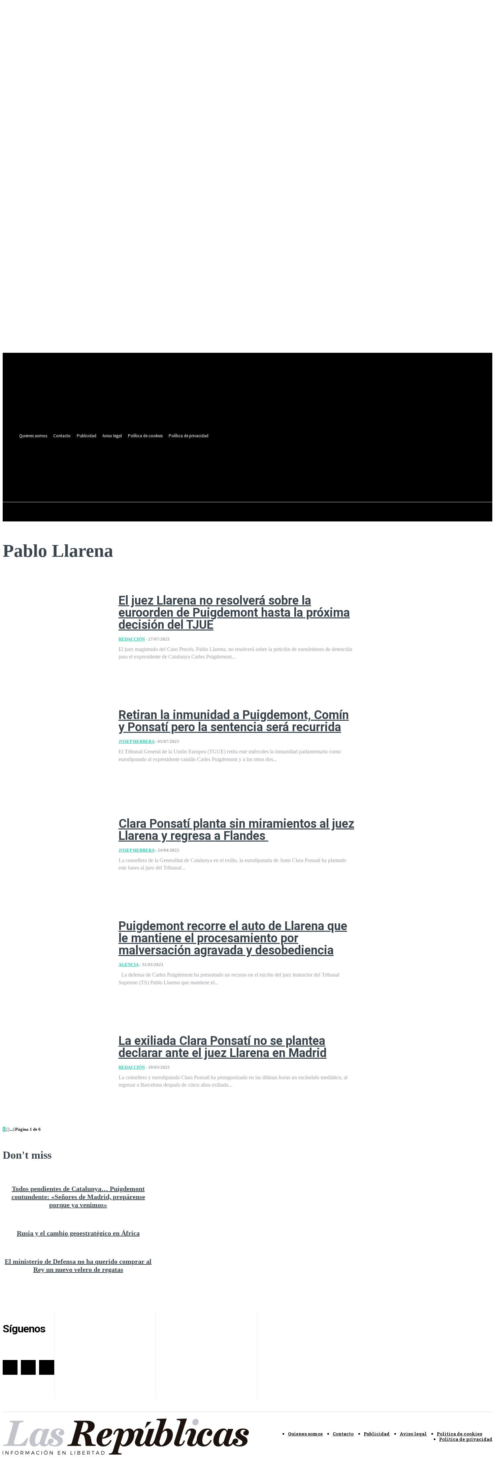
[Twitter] (270, 462)
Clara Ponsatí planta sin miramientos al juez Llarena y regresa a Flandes (236, 830)
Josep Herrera (136, 741)
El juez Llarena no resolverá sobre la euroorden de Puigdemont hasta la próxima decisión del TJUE (234, 612)
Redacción (132, 639)
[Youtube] (283, 462)
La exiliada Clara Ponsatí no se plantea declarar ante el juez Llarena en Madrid (223, 1047)
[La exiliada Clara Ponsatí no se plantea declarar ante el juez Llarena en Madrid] (55, 1061)
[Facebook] (258, 462)
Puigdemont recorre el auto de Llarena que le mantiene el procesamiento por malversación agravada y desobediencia (233, 938)
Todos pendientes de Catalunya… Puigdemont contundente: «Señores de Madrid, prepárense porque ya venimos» (78, 1196)
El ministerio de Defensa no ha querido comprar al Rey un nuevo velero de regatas (78, 1265)
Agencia (128, 964)
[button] (281, 478)
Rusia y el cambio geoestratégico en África (78, 1233)
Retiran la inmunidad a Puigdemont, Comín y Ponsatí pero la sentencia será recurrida (234, 721)
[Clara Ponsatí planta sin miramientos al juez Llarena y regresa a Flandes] (55, 844)
